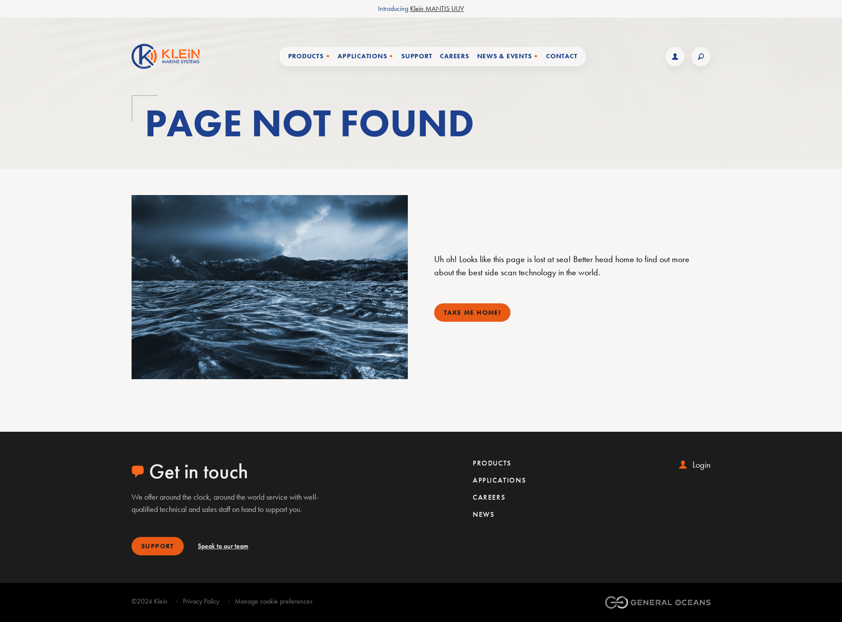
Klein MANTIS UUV (437, 8)
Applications (499, 480)
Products (492, 463)
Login (701, 464)
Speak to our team (223, 546)
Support (416, 56)
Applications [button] (362, 56)
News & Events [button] (504, 56)
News (483, 514)
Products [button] (306, 56)
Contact (561, 56)
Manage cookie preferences (274, 601)
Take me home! (472, 312)
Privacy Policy (201, 601)
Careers (454, 56)
